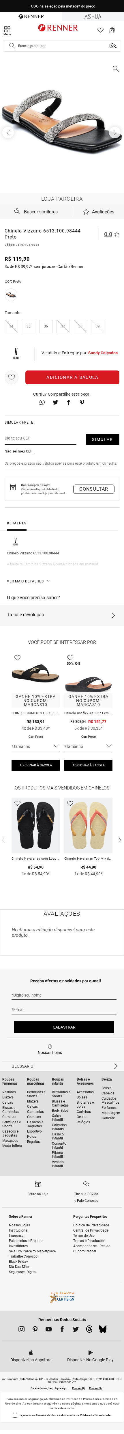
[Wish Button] (11, 377)
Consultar (93, 489)
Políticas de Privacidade (82, 1399)
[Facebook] (62, 1330)
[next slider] (3, 839)
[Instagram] (21, 1330)
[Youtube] (48, 1330)
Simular (102, 439)
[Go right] (115, 132)
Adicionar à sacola (72, 377)
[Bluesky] (102, 1330)
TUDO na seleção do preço (62, 6)
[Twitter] (75, 1330)
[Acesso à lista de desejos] (100, 31)
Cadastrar (64, 1027)
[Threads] (89, 1330)
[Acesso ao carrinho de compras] (112, 31)
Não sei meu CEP (19, 451)
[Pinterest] (35, 1330)
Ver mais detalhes (25, 581)
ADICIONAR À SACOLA (36, 765)
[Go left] (8, 132)
